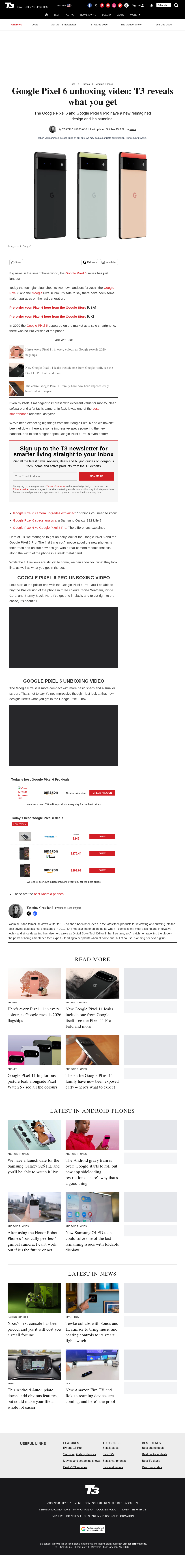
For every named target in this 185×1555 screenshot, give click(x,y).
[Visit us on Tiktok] (126, 5)
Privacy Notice (20, 489)
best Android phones (49, 894)
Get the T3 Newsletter (63, 24)
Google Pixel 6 (76, 273)
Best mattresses (113, 1467)
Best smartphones (114, 1460)
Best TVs (108, 1454)
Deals (34, 24)
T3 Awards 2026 (98, 24)
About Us (131, 1503)
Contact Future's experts (103, 1503)
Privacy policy (83, 1509)
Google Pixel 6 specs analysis (34, 520)
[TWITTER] (30, 913)
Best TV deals (151, 1460)
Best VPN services (75, 1467)
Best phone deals (153, 1447)
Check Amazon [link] (102, 793)
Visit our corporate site (134, 1544)
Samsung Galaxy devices (79, 1454)
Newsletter (111, 262)
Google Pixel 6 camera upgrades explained (44, 513)
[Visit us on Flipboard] (120, 5)
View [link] (102, 836)
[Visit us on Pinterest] (102, 5)
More (133, 14)
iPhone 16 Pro (72, 1447)
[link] (25, 793)
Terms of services (56, 486)
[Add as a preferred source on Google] (92, 1529)
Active (70, 14)
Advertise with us (133, 1509)
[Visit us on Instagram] (114, 5)
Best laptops (111, 1447)
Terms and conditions (54, 1509)
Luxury (106, 14)
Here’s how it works (136, 138)
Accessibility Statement (64, 1503)
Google (37, 293)
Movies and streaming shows (81, 1460)
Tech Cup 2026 (163, 24)
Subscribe (163, 5)
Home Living (88, 14)
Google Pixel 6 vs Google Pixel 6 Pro (39, 527)
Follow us (92, 262)
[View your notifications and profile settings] (151, 5)
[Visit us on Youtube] (108, 5)
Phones (86, 84)
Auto (120, 14)
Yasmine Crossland (74, 129)
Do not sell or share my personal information (100, 1516)
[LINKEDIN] (36, 913)
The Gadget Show (131, 24)
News (133, 129)
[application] (63, 637)
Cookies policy (107, 1509)
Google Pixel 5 (37, 325)
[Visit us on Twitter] (96, 5)
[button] (63, 792)
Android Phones (104, 84)
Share (18, 262)
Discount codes (152, 1467)
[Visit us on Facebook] (89, 5)
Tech (57, 14)
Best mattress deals (154, 1454)
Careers (57, 1516)
